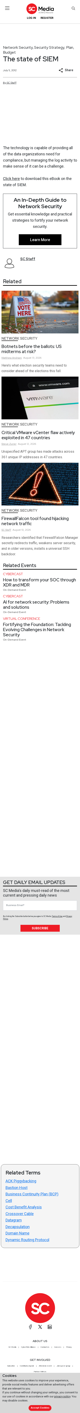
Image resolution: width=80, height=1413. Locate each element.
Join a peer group (63, 1365)
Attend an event (45, 1365)
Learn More (40, 239)
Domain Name (17, 1233)
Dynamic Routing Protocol (27, 1240)
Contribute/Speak (27, 1365)
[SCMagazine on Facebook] (30, 1326)
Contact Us (45, 1347)
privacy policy (62, 1396)
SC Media (12, 1347)
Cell (9, 1200)
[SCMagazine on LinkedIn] (49, 1326)
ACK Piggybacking (21, 1181)
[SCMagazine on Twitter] (40, 1326)
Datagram (14, 1220)
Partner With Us (40, 1371)
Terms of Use (57, 916)
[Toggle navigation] (7, 8)
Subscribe (40, 928)
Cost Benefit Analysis (24, 1207)
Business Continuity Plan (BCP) (32, 1194)
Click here (11, 178)
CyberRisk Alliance (28, 1347)
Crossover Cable (20, 1213)
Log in (31, 17)
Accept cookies (40, 1407)
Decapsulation (18, 1226)
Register (47, 17)
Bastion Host (17, 1187)
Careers (57, 1347)
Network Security (18, 47)
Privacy (69, 1347)
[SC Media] (40, 8)
